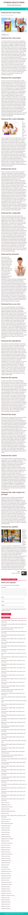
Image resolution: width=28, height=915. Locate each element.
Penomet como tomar (5, 886)
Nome (2, 597)
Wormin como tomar (5, 827)
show (7, 34)
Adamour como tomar (5, 873)
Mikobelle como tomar (5, 804)
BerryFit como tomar (5, 899)
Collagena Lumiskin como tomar (7, 895)
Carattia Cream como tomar (6, 806)
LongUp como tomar (5, 888)
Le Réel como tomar (5, 897)
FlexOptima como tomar (6, 875)
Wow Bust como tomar (6, 819)
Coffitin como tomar (5, 809)
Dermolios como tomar (6, 878)
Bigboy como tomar (5, 841)
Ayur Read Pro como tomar (6, 843)
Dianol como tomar (5, 821)
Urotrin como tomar (5, 834)
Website (3, 605)
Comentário (3, 587)
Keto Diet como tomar (5, 869)
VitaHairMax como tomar (6, 882)
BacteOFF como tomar (5, 847)
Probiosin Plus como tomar (6, 854)
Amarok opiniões (4, 867)
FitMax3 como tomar (5, 904)
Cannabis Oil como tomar (6, 871)
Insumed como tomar (5, 832)
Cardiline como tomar (5, 830)
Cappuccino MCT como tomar (7, 838)
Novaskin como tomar (5, 906)
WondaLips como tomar (6, 860)
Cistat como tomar (5, 813)
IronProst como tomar (5, 858)
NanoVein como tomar (5, 908)
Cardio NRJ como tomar (6, 836)
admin (12, 15)
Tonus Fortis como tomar (6, 884)
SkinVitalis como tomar (6, 891)
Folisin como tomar (5, 865)
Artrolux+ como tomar (5, 851)
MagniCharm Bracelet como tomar (8, 811)
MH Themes (21, 913)
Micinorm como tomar (5, 856)
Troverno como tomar (5, 845)
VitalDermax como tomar (6, 893)
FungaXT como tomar (5, 862)
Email (2, 601)
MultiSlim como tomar (5, 902)
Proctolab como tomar (5, 825)
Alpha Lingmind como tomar (7, 823)
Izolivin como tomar (5, 802)
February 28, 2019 (6, 15)
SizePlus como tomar (5, 849)
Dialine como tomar (5, 880)
